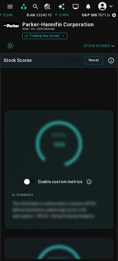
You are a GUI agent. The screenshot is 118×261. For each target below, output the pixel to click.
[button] (47, 6)
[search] (35, 6)
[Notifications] (88, 7)
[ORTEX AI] (61, 7)
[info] (89, 181)
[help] (111, 60)
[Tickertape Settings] (114, 15)
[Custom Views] (75, 6)
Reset (94, 60)
